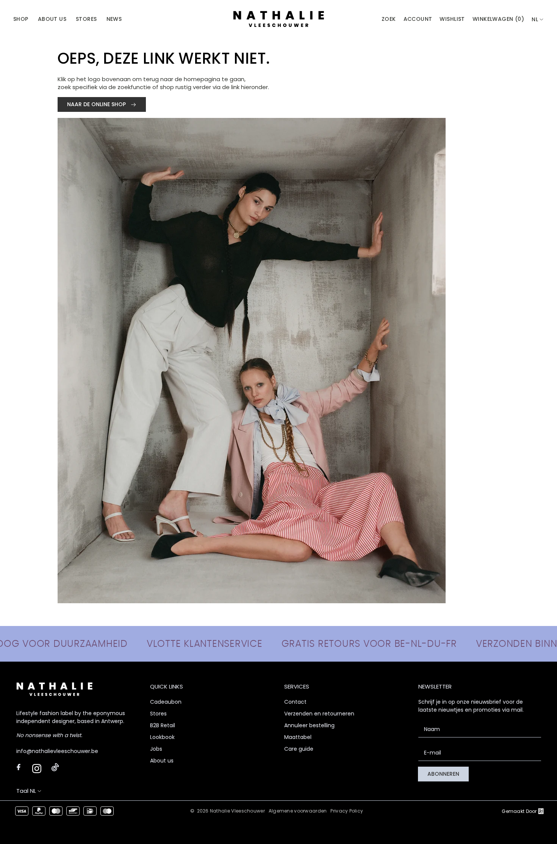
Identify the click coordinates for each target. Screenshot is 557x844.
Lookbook (162, 737)
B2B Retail (162, 725)
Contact (295, 702)
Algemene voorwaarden (298, 811)
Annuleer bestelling (309, 725)
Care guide (298, 749)
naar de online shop (97, 104)
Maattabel (297, 737)
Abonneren (443, 774)
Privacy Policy (346, 811)
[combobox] (538, 20)
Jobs (156, 749)
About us (162, 760)
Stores (158, 713)
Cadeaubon (165, 702)
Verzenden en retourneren (319, 713)
